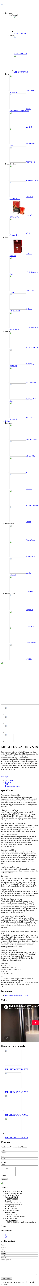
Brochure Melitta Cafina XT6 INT (17, 995)
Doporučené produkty (12, 786)
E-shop (7, 421)
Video (7, 784)
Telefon (3, 1162)
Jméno (3, 1150)
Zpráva (3, 1175)
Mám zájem (5, 776)
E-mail (3, 1156)
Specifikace (9, 780)
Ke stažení (8, 782)
